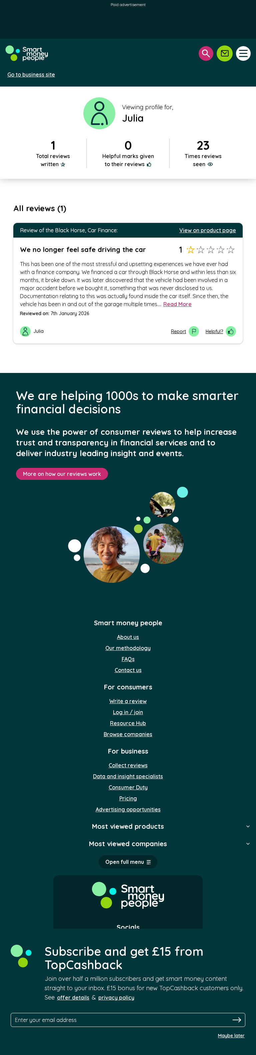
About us (128, 637)
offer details (73, 997)
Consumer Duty (128, 787)
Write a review (128, 701)
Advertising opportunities (128, 809)
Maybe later (231, 1036)
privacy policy (116, 997)
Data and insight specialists (128, 776)
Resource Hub (128, 723)
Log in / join (128, 712)
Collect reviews (128, 765)
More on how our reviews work (62, 474)
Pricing (128, 798)
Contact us (128, 670)
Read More (177, 304)
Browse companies (128, 734)
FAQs (128, 659)
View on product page (207, 230)
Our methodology (128, 648)
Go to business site (31, 74)
